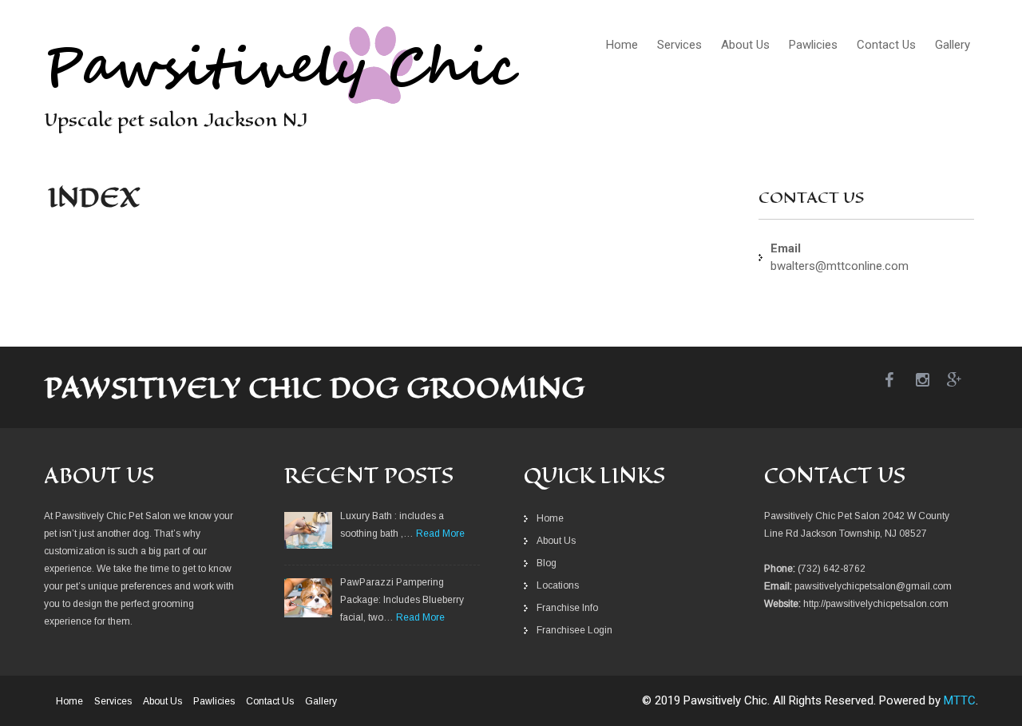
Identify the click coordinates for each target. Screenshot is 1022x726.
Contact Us (886, 45)
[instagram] (931, 381)
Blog (547, 563)
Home (622, 45)
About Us (745, 45)
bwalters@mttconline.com (839, 266)
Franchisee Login (574, 630)
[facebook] (900, 381)
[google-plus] (962, 381)
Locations (558, 585)
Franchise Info (567, 607)
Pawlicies (813, 45)
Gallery (952, 45)
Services (679, 45)
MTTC (960, 700)
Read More (440, 533)
